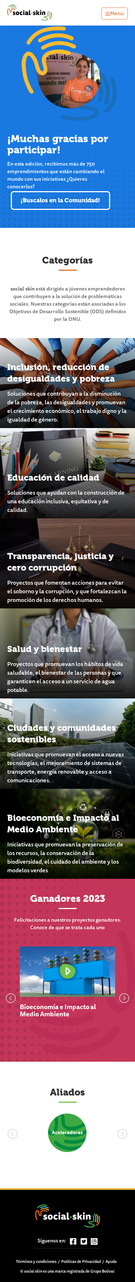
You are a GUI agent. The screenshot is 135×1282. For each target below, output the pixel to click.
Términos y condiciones (36, 1262)
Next (124, 996)
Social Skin (30, 13)
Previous (10, 996)
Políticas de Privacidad (81, 1262)
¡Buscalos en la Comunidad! (60, 200)
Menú (117, 13)
